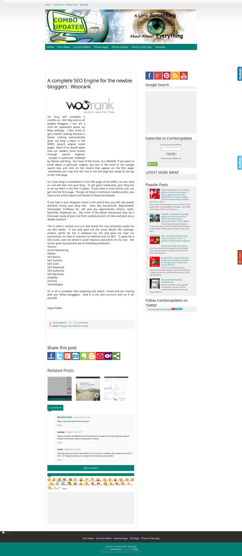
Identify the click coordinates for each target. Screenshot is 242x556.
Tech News (63, 47)
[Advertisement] (121, 62)
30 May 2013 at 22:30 (72, 449)
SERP (75, 326)
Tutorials (160, 47)
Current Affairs (82, 47)
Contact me (58, 4)
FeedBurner (176, 158)
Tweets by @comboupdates (159, 309)
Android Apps (121, 538)
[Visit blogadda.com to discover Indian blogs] (176, 309)
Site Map (84, 4)
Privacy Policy (71, 4)
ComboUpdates (115, 549)
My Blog (53, 116)
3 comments (82, 322)
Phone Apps (101, 47)
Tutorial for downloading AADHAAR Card (171, 280)
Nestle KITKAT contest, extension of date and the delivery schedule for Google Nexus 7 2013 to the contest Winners (175, 261)
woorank (79, 226)
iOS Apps (135, 538)
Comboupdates (60, 322)
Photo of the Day (142, 47)
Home (48, 4)
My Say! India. (65, 417)
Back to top (132, 546)
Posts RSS (109, 546)
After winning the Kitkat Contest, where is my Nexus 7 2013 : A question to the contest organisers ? (175, 239)
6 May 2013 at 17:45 (82, 417)
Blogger (63, 326)
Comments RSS (120, 546)
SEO (70, 326)
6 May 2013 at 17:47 (73, 432)
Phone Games (120, 47)
